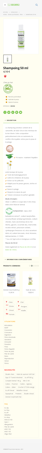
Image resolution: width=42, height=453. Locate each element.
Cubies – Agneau (26, 384)
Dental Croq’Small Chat (13, 397)
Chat (22, 302)
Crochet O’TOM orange (26, 387)
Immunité (7, 342)
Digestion (7, 335)
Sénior (6, 361)
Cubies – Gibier (10, 387)
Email (20, 112)
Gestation (7, 340)
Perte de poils (9, 351)
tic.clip (6, 408)
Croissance (8, 332)
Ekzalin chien (9, 374)
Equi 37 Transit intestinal (13, 377)
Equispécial (9, 394)
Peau (6, 347)
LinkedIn (13, 112)
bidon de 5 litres (11, 250)
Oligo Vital (7, 434)
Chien (11, 302)
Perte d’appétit (9, 349)
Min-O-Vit (26, 381)
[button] (30, 266)
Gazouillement (9, 112)
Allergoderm (8, 424)
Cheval (11, 310)
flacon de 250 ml (26, 247)
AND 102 (7, 429)
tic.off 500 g (29, 377)
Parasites (7, 344)
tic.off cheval (9, 390)
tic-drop (7, 417)
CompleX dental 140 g (13, 381)
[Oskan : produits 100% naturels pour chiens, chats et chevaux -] (13, 5)
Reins (6, 356)
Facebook (5, 112)
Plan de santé (9, 354)
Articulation (8, 325)
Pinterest (16, 112)
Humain (11, 314)
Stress (6, 363)
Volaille (23, 310)
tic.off (6, 413)
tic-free (6, 410)
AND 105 (7, 431)
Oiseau (11, 306)
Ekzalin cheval (29, 394)
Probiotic (18, 394)
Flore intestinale (10, 337)
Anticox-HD (8, 420)
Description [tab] (11, 120)
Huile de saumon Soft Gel (25, 374)
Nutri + (6, 422)
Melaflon (7, 415)
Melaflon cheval (21, 390)
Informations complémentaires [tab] (19, 259)
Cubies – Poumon (11, 384)
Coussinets (8, 330)
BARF (6, 328)
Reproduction (9, 358)
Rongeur (24, 306)
